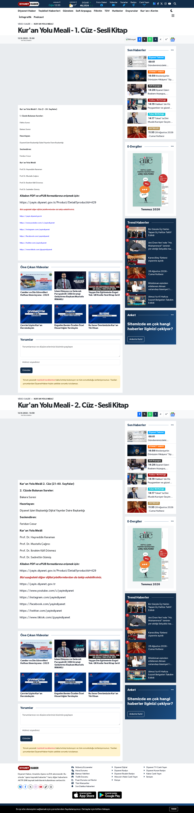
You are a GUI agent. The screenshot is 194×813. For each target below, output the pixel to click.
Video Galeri (24, 24)
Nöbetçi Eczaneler (83, 767)
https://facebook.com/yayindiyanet (42, 604)
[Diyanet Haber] (28, 4)
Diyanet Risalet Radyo (124, 774)
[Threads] (51, 786)
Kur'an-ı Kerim (149, 11)
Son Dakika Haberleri (85, 786)
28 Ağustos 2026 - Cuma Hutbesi (160, 134)
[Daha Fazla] (155, 39)
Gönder (26, 370)
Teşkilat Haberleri (49, 11)
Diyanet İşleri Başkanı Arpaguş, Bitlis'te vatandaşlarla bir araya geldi (159, 92)
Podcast (39, 17)
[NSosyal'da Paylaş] (131, 39)
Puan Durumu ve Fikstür (86, 780)
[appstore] (84, 795)
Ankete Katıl (135, 339)
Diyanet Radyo (121, 771)
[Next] (20, 786)
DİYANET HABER (156, 72)
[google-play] (109, 795)
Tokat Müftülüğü (156, 114)
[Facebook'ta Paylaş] (139, 39)
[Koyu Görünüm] (171, 11)
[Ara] (175, 4)
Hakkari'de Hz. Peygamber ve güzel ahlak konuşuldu (159, 106)
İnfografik (25, 17)
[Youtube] (40, 786)
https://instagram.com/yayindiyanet (43, 597)
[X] (30, 786)
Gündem (68, 11)
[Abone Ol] (172, 39)
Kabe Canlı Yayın (153, 774)
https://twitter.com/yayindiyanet (41, 610)
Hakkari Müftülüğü (157, 100)
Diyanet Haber (27, 11)
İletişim (149, 777)
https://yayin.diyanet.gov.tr (38, 584)
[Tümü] (172, 50)
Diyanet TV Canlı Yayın (156, 767)
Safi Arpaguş (83, 11)
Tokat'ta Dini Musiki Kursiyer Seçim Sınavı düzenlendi (159, 120)
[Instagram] (35, 786)
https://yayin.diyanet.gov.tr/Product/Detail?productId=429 (58, 202)
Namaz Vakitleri (82, 774)
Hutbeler (117, 11)
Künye (117, 780)
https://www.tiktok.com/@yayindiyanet (45, 617)
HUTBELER (154, 128)
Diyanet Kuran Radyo (156, 771)
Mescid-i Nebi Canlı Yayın (126, 777)
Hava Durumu (81, 771)
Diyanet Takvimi (156, 58)
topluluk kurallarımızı (46, 380)
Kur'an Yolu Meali (43, 24)
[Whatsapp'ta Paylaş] (150, 39)
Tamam (173, 809)
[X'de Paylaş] (144, 39)
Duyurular (132, 11)
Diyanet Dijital (120, 767)
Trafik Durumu (81, 777)
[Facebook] (25, 786)
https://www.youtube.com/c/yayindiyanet (47, 590)
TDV (107, 11)
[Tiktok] (45, 786)
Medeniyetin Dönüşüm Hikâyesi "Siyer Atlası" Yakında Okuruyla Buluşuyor (161, 78)
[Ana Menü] (172, 16)
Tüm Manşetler (82, 783)
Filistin (98, 11)
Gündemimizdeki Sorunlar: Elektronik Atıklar (158, 64)
